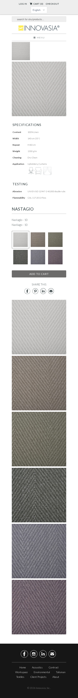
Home (22, 667)
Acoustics (37, 667)
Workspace (21, 672)
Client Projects (38, 676)
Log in (23, 3)
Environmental (42, 672)
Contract (54, 667)
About (55, 676)
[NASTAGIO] (21, 59)
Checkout (52, 3)
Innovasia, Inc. (43, 688)
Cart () (38, 3)
